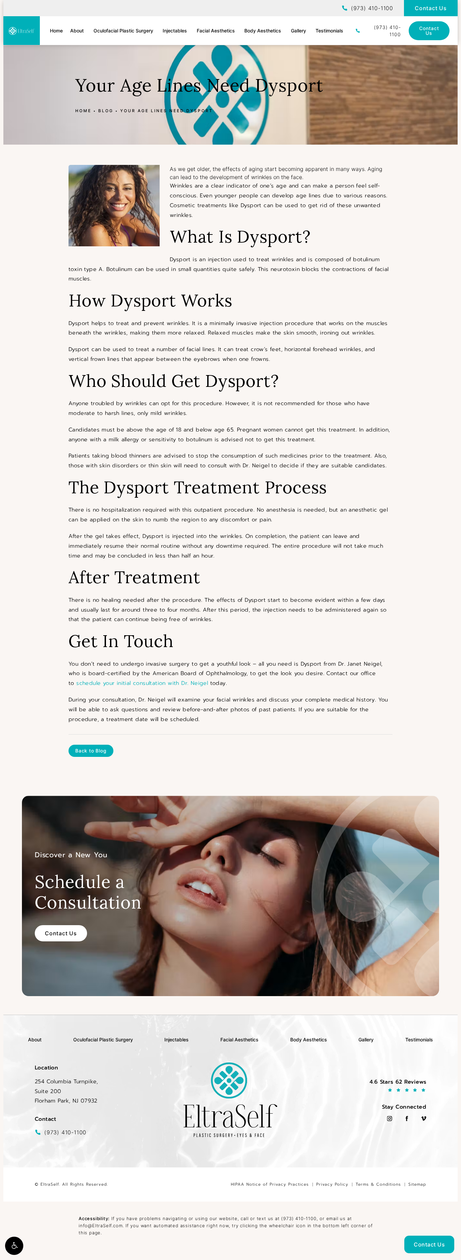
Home (83, 110)
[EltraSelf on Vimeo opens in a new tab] (423, 1118)
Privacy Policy (332, 1184)
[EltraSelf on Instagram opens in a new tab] (389, 1118)
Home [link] (56, 30)
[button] (14, 1246)
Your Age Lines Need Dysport (166, 110)
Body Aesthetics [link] (262, 30)
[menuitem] (56, 30)
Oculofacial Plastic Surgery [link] (123, 30)
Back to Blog (91, 750)
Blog (105, 110)
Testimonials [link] (329, 30)
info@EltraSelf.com (101, 1225)
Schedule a (88, 892)
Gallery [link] (298, 30)
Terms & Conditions (378, 1184)
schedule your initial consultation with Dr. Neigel (142, 683)
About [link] (77, 30)
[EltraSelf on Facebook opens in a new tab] (406, 1118)
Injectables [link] (175, 30)
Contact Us (431, 8)
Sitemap (417, 1184)
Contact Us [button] (429, 1244)
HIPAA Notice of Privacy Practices (270, 1184)
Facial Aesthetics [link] (216, 30)
